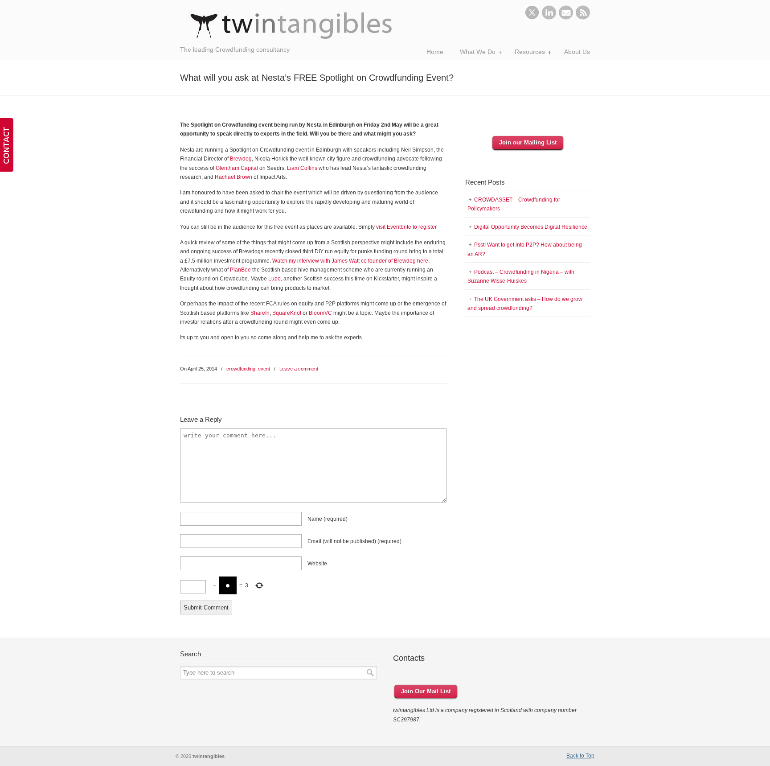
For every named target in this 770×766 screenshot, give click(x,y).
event (264, 368)
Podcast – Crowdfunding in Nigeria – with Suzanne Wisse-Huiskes (520, 276)
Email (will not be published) (354, 541)
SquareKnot (286, 313)
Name (327, 519)
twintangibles (291, 26)
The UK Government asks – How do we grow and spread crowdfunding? (524, 303)
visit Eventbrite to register (406, 227)
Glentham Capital (237, 168)
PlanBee (240, 270)
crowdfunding (240, 368)
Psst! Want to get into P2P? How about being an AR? (524, 249)
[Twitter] (532, 18)
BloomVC (320, 313)
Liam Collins (302, 168)
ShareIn (260, 313)
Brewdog (241, 159)
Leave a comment (298, 368)
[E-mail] (566, 18)
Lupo (274, 279)
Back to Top (580, 756)
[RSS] (583, 18)
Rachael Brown (233, 177)
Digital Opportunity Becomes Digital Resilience (530, 227)
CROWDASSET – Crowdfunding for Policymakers (513, 204)
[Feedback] (6, 145)
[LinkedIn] (549, 18)
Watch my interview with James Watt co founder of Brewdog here (350, 261)
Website (317, 563)
